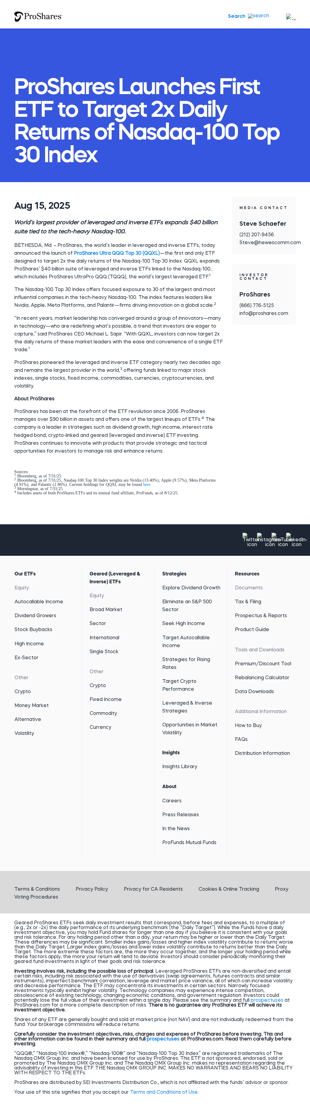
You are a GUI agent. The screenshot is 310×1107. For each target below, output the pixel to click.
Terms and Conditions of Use (164, 1092)
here (146, 484)
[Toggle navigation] (290, 16)
